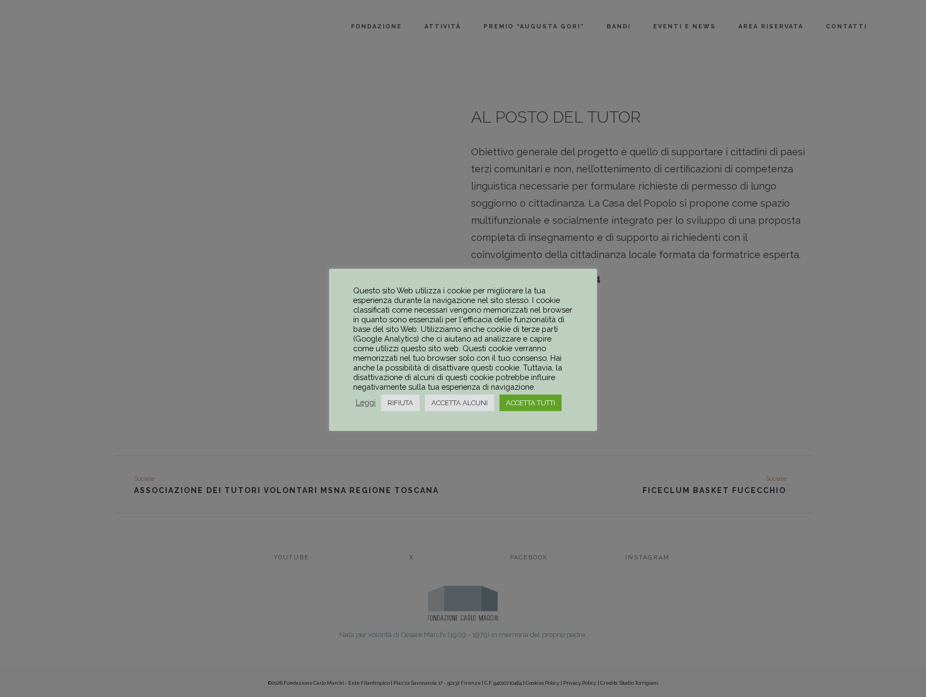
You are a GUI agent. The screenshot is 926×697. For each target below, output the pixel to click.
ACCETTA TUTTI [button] (530, 403)
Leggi (366, 402)
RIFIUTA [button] (400, 403)
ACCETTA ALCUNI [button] (459, 403)
